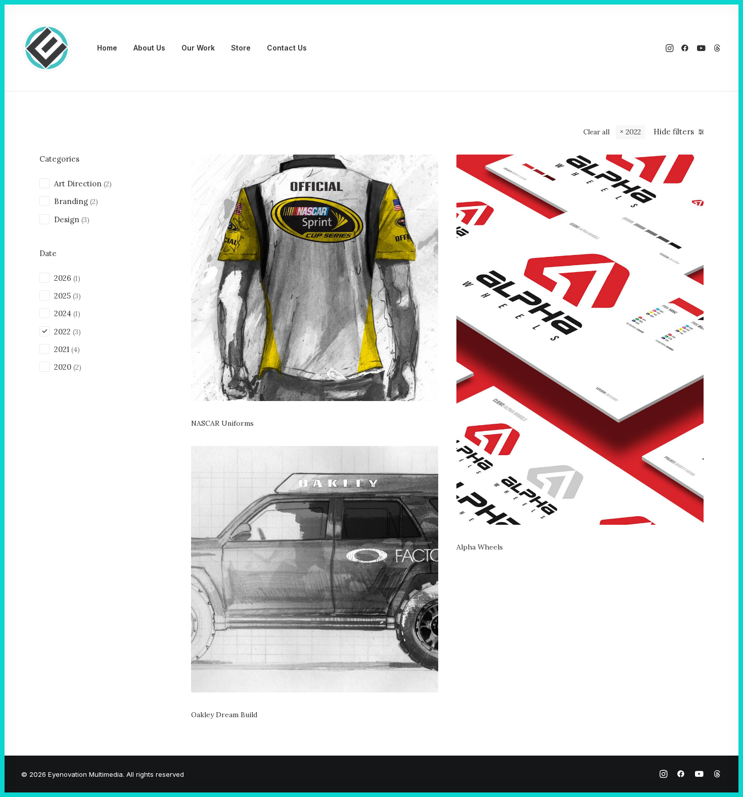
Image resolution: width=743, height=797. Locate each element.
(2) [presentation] (108, 183)
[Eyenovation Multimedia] (46, 48)
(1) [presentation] (76, 278)
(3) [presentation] (85, 219)
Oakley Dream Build (224, 714)
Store (241, 47)
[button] (670, 48)
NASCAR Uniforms (222, 423)
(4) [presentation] (75, 349)
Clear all (596, 131)
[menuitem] (107, 48)
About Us (149, 47)
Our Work (198, 47)
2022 (633, 131)
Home (107, 47)
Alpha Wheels (479, 547)
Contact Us (287, 47)
